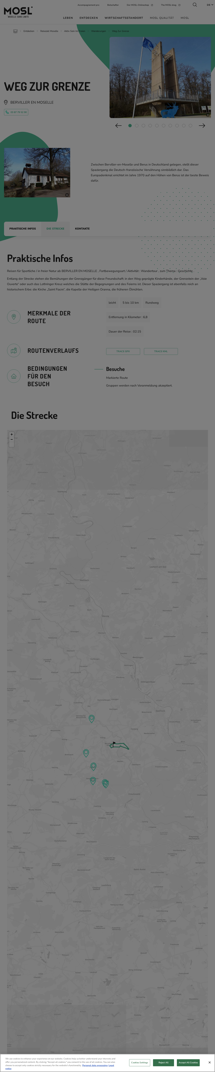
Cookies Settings (139, 1062)
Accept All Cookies (188, 1062)
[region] (107, 1063)
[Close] (209, 1062)
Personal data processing (95, 1065)
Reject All (163, 1062)
